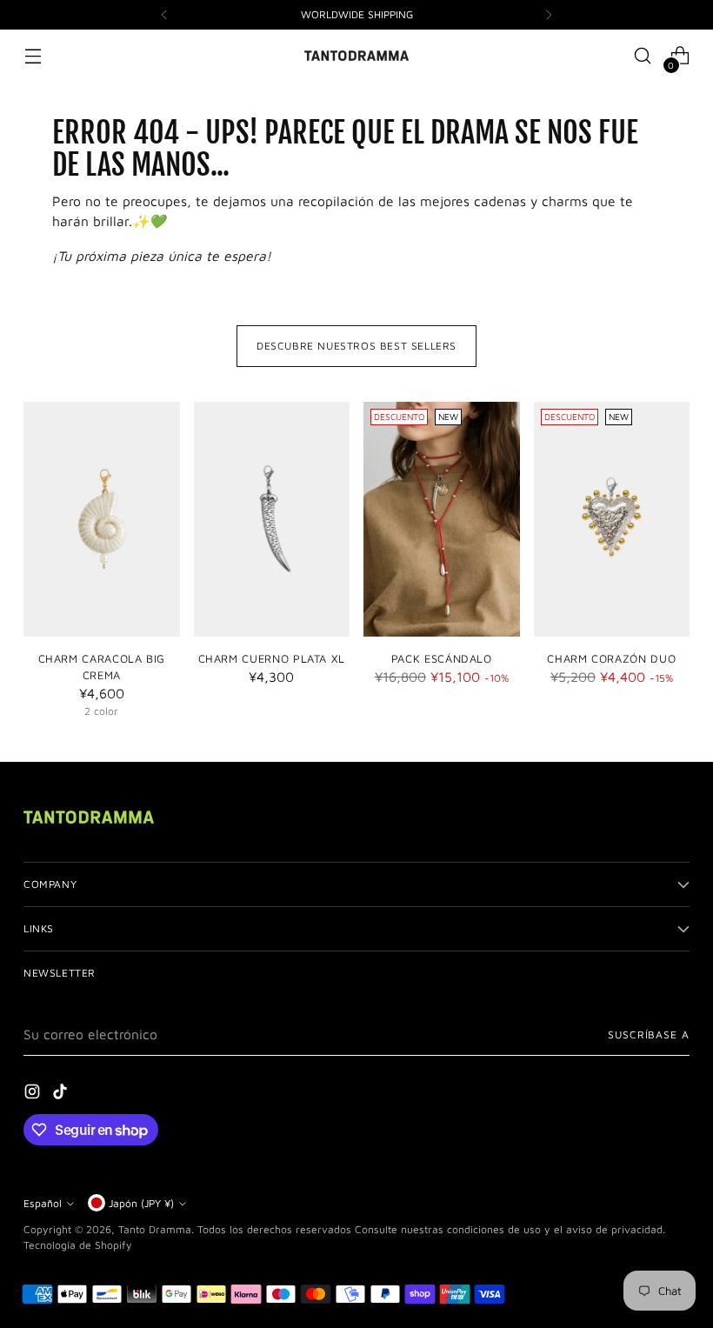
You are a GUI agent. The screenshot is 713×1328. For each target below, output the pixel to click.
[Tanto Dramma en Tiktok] (61, 1094)
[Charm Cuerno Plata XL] (272, 519)
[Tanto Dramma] (356, 55)
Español (42, 1203)
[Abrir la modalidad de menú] (32, 56)
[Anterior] (164, 15)
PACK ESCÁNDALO (441, 658)
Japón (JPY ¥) (141, 1203)
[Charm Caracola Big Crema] (101, 519)
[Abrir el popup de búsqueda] (643, 56)
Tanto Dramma (154, 1229)
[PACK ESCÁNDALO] (441, 519)
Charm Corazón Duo (611, 658)
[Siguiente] (549, 15)
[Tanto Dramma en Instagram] (33, 1094)
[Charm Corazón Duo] (612, 519)
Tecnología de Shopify (77, 1244)
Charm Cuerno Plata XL (271, 658)
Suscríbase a (649, 1034)
